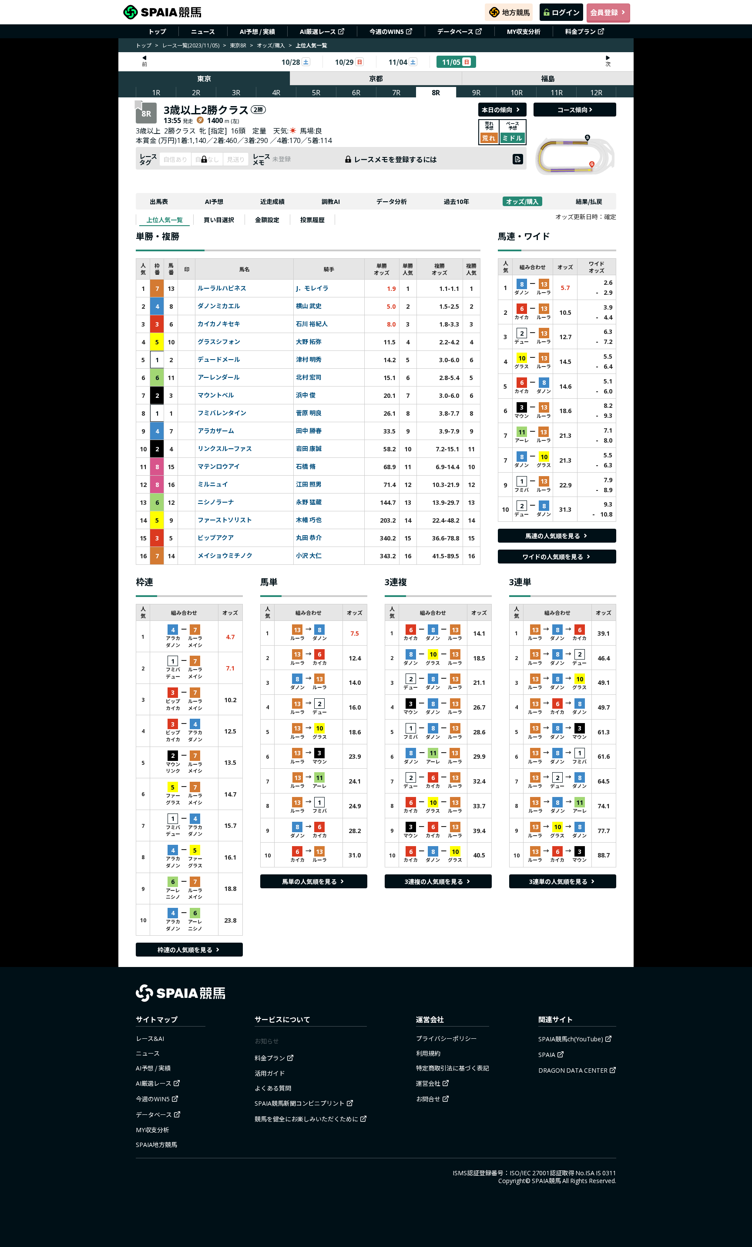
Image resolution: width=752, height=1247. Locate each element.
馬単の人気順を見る (309, 881)
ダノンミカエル (219, 306)
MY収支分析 (523, 31)
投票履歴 (312, 220)
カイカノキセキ (219, 324)
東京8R (238, 45)
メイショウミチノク (225, 556)
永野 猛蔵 (309, 502)
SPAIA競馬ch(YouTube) (570, 1038)
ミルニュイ (213, 484)
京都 (376, 78)
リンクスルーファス (225, 449)
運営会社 (428, 1083)
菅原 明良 (309, 413)
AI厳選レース (318, 31)
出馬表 (159, 201)
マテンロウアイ (219, 466)
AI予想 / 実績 (257, 31)
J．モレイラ (312, 288)
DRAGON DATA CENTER (573, 1070)
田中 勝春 (309, 431)
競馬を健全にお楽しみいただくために (306, 1118)
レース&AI (150, 1038)
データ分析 (391, 201)
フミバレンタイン (222, 413)
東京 (204, 78)
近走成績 (272, 201)
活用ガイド (270, 1073)
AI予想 (214, 201)
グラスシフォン (219, 342)
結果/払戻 (589, 201)
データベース (455, 31)
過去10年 (456, 201)
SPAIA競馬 (546, 1180)
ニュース (203, 31)
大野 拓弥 (309, 342)
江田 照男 (309, 484)
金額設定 (267, 220)
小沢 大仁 (309, 556)
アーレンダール (219, 377)
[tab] (164, 219)
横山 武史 (309, 306)
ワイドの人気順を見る (552, 556)
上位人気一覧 (164, 220)
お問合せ (428, 1098)
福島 (548, 78)
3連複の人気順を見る (434, 881)
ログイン (566, 12)
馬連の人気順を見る (552, 535)
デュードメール (219, 359)
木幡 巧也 (309, 520)
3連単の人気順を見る (558, 881)
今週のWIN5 (386, 31)
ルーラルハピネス (222, 288)
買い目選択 (219, 220)
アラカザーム (216, 431)
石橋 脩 (306, 466)
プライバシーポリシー (446, 1038)
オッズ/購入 (271, 45)
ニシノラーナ (216, 502)
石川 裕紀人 (312, 324)
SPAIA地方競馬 (156, 1144)
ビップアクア (216, 538)
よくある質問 (273, 1088)
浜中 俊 (306, 395)
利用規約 (428, 1053)
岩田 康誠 (309, 449)
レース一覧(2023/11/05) (190, 45)
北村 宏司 (309, 377)
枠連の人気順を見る (185, 949)
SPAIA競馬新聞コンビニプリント (300, 1103)
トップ (157, 31)
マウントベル (216, 395)
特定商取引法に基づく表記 (452, 1068)
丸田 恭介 (309, 538)
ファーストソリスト (225, 520)
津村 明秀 (309, 359)
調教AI (331, 201)
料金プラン (580, 31)
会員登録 (604, 12)
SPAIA (546, 1054)
